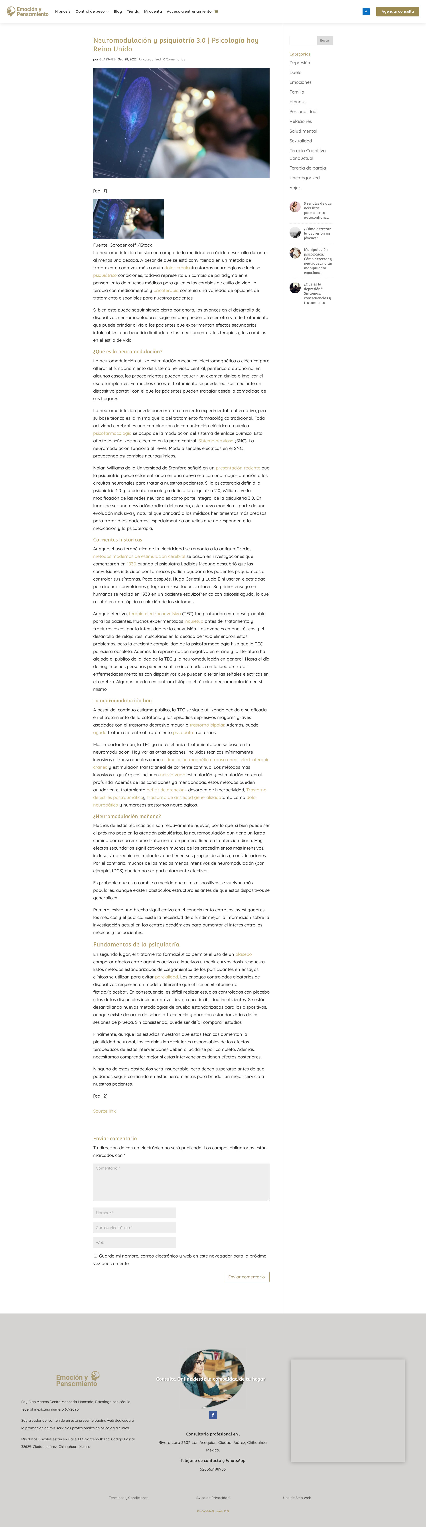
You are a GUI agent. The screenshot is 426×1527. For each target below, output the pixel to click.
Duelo (296, 72)
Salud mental (303, 131)
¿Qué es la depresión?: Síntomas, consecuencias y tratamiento (317, 293)
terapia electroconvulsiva (155, 613)
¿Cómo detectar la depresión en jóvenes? (317, 233)
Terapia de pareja (308, 168)
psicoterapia (166, 290)
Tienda (133, 11)
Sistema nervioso (215, 440)
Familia (297, 92)
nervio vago (172, 774)
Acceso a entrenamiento (189, 11)
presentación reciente (238, 468)
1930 (131, 564)
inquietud (193, 621)
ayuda (99, 732)
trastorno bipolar (207, 725)
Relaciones (301, 121)
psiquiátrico (105, 275)
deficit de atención (166, 789)
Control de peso (90, 11)
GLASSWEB (107, 59)
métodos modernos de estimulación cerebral (139, 556)
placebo (243, 954)
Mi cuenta (153, 11)
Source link (104, 1111)
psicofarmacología (112, 433)
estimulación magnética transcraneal (200, 759)
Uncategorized (150, 59)
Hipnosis (63, 11)
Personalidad (303, 111)
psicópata (183, 732)
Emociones (301, 82)
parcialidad (166, 977)
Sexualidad (301, 141)
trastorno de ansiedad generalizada (184, 797)
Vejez (295, 187)
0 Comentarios (174, 59)
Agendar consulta (398, 11)
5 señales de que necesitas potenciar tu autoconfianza (317, 210)
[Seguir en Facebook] (366, 11)
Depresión (300, 62)
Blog (118, 11)
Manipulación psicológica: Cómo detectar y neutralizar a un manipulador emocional (318, 261)
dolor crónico (178, 267)
